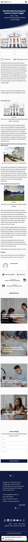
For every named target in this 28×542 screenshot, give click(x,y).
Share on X (22, 274)
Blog (16, 15)
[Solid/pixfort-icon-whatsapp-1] (5, 520)
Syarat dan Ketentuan (19, 526)
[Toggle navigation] (26, 2)
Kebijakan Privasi (8, 526)
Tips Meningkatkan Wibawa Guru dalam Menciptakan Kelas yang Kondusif (13, 316)
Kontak (15, 524)
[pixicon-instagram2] (11, 520)
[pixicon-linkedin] (8, 520)
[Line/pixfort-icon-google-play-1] (20, 520)
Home (12, 15)
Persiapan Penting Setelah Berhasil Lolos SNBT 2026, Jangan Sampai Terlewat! (13, 413)
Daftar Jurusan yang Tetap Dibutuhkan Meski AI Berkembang (14, 381)
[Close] (25, 538)
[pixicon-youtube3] (17, 520)
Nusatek (19, 533)
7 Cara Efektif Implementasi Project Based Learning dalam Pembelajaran (12, 349)
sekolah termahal (21, 249)
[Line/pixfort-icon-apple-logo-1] (23, 520)
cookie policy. (10, 539)
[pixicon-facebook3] (14, 520)
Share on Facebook (10, 274)
